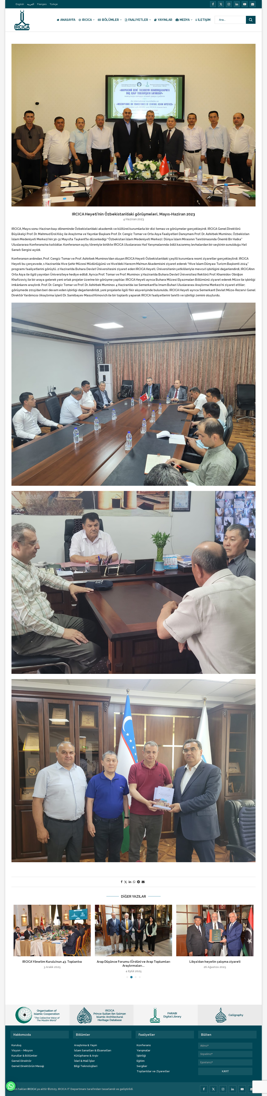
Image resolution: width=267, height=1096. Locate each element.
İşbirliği (141, 1055)
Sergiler (142, 1066)
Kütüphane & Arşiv (86, 1055)
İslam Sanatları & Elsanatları (92, 1050)
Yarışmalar (143, 1050)
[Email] (253, 4)
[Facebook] (213, 4)
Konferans (144, 1045)
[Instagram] (229, 4)
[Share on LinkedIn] (130, 881)
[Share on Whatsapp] (134, 881)
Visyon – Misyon (22, 1050)
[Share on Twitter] (125, 882)
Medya (185, 19)
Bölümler (110, 19)
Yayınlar (165, 19)
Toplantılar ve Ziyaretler (153, 1071)
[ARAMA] (251, 20)
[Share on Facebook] (121, 881)
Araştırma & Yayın (85, 1045)
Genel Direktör (21, 1060)
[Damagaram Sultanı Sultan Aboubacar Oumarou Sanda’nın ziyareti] (133, 930)
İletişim (204, 19)
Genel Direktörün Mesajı (27, 1066)
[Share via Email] (143, 881)
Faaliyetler (138, 19)
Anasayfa (67, 19)
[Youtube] (245, 4)
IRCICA (87, 19)
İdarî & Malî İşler (84, 1060)
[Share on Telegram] (138, 881)
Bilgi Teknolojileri (85, 1066)
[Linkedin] (237, 4)
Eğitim (141, 1060)
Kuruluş (16, 1045)
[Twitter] (221, 4)
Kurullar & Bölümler (24, 1055)
